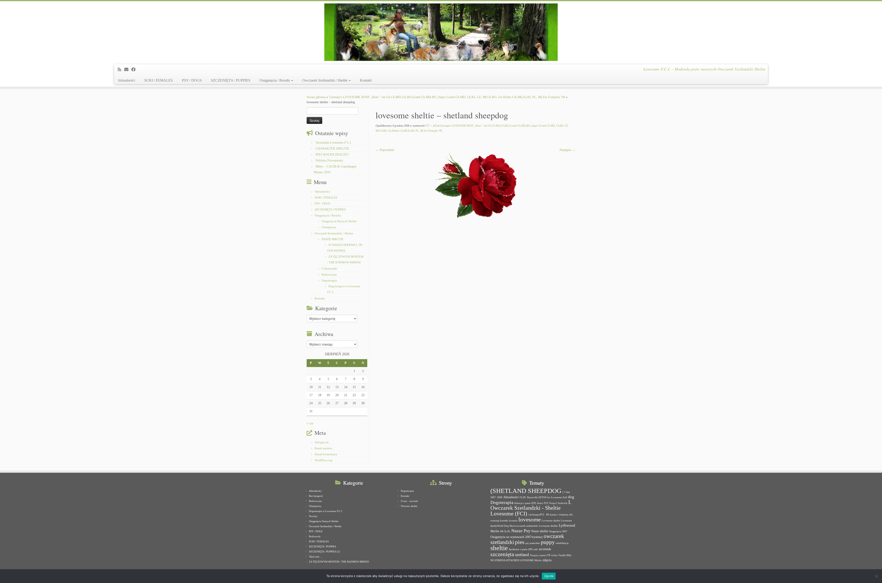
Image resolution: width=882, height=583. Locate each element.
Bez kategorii (316, 496)
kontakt (504, 520)
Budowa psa (329, 274)
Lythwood (567, 525)
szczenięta (502, 554)
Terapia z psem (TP (540, 555)
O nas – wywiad (409, 501)
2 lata (567, 492)
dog (571, 497)
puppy (548, 542)
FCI (546, 503)
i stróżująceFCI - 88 (538, 514)
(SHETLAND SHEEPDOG (525, 490)
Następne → (567, 150)
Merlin (494, 531)
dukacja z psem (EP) (525, 503)
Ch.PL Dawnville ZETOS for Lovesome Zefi (543, 497)
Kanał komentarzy (326, 454)
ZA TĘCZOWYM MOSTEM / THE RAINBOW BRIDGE (339, 561)
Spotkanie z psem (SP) (521, 549)
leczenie (513, 520)
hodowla (562, 503)
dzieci (540, 503)
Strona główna (316, 97)
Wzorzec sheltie (409, 506)
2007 (493, 497)
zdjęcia (547, 560)
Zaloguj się (322, 442)
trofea (554, 555)
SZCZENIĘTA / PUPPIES (230, 80)
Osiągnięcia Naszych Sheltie (339, 221)
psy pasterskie (532, 543)
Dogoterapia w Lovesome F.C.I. (326, 511)
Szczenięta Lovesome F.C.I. (334, 142)
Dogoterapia (329, 280)
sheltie (499, 548)
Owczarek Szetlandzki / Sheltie (325, 80)
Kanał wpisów (323, 448)
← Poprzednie (385, 150)
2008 (499, 497)
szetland (522, 554)
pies (519, 542)
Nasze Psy (520, 530)
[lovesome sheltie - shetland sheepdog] (476, 185)
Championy (329, 227)
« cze (310, 423)
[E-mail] (127, 69)
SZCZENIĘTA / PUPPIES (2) (324, 551)
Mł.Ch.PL (505, 531)
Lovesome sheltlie (548, 526)
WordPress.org (323, 460)
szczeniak (545, 549)
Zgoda (548, 576)
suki (536, 549)
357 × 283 (431, 125)
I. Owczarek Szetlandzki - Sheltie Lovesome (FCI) (530, 508)
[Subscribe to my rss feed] (121, 69)
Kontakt (366, 80)
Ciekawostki (329, 268)
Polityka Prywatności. (330, 160)
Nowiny (313, 516)
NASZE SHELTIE (332, 239)
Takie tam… (315, 556)
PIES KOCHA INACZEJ (332, 154)
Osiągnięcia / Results (275, 80)
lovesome (529, 519)
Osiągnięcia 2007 (558, 531)
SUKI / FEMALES (158, 80)
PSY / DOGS (192, 80)
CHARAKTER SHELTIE (332, 148)
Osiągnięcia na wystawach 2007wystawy (516, 537)
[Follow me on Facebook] (135, 69)
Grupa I (553, 503)
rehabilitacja (562, 543)
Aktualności (126, 80)
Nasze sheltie (539, 531)
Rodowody (315, 536)
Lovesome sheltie (551, 520)
